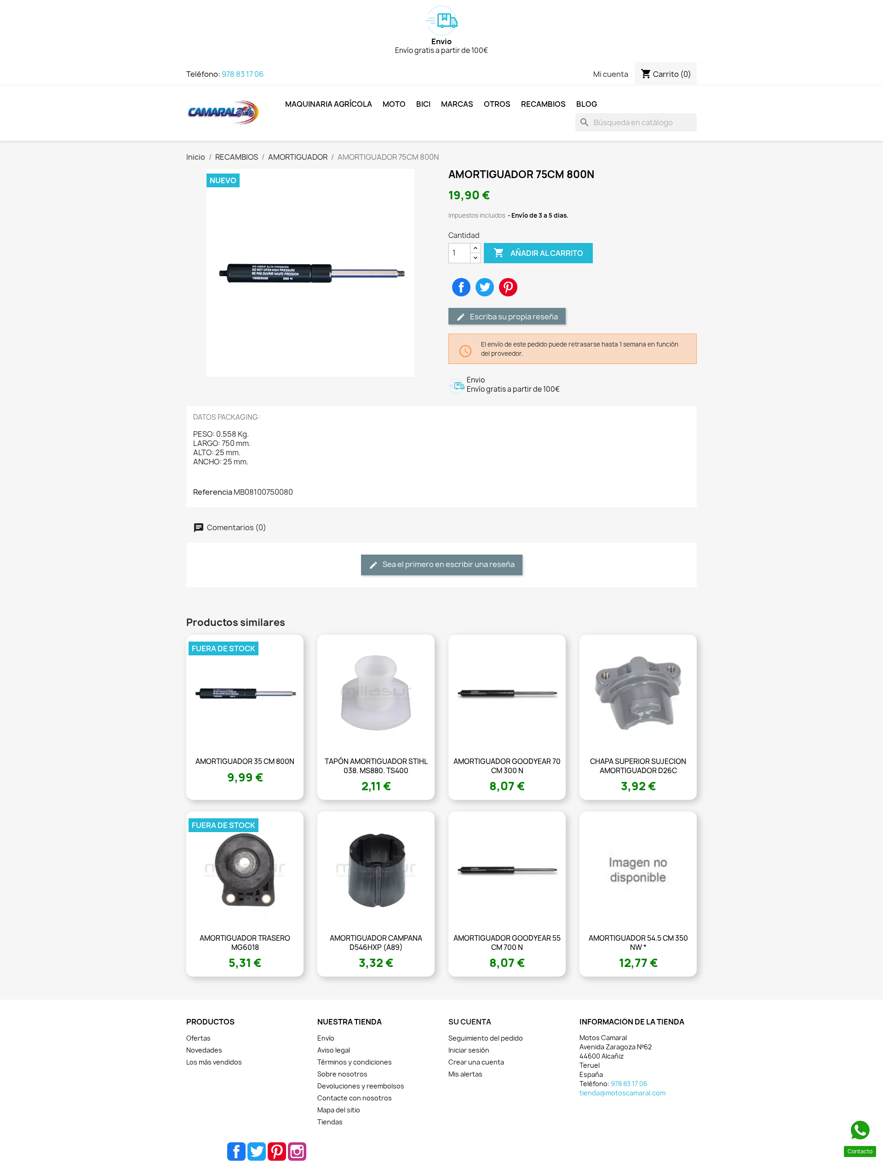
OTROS (497, 104)
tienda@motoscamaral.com (622, 1092)
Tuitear (485, 287)
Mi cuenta (610, 74)
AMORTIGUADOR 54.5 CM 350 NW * (638, 942)
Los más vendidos (214, 1062)
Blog (586, 104)
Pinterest (508, 287)
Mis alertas (465, 1074)
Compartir (461, 287)
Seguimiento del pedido (485, 1038)
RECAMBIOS (543, 104)
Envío (325, 1038)
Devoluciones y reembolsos (360, 1086)
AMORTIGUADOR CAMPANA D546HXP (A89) (376, 942)
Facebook (236, 1151)
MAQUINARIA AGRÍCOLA (328, 104)
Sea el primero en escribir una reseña (448, 564)
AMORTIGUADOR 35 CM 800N (244, 761)
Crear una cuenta (476, 1062)
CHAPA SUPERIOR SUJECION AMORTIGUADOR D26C (638, 766)
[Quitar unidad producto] (475, 258)
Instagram (297, 1151)
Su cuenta (469, 1022)
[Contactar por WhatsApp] (860, 1130)
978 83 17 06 (243, 74)
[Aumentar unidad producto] (475, 248)
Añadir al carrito (538, 252)
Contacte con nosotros (354, 1098)
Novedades (204, 1050)
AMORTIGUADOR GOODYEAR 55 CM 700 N (507, 942)
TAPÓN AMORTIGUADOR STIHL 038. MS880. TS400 (376, 766)
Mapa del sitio (338, 1109)
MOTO (394, 104)
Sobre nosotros (342, 1074)
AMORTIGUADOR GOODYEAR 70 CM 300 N (507, 766)
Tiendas (330, 1121)
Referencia (212, 492)
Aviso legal (333, 1050)
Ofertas (198, 1038)
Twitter (256, 1151)
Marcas (457, 104)
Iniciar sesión (468, 1050)
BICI (423, 104)
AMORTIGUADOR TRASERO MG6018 (245, 942)
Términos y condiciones (354, 1062)
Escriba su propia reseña (513, 317)
